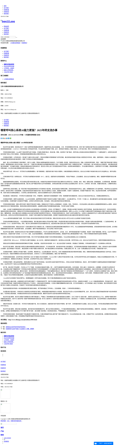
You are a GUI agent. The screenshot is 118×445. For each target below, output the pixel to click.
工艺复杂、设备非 (9, 68)
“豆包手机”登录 (8, 72)
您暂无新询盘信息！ (16, 421)
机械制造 (6, 9)
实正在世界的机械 (9, 66)
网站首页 (6, 26)
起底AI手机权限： (9, 70)
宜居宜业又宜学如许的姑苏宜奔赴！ (16, 327)
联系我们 (6, 13)
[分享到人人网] (8, 138)
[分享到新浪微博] (5, 138)
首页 (5, 6)
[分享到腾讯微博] (7, 138)
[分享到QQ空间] (3, 138)
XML (8, 421)
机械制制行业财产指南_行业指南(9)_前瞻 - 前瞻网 (20, 328)
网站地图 (3, 421)
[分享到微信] (10, 138)
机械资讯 (6, 11)
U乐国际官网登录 (15, 43)
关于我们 (6, 8)
